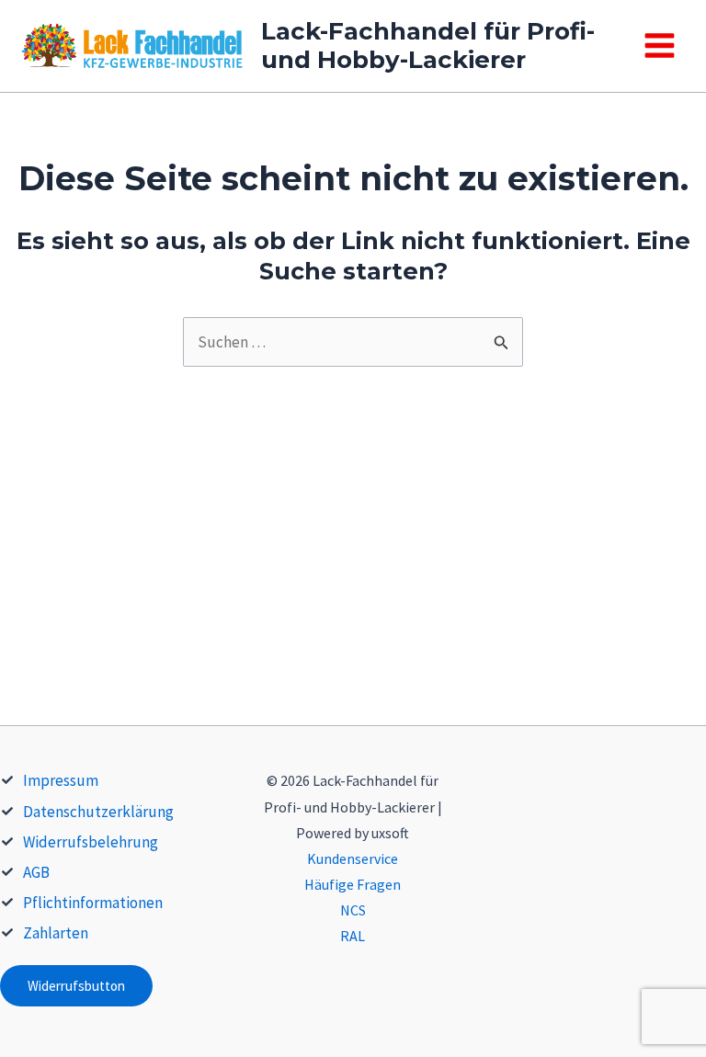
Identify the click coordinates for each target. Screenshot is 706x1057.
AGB (36, 872)
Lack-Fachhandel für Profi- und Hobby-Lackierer (428, 45)
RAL (352, 935)
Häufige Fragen (352, 884)
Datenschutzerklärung (98, 811)
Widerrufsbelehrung (90, 842)
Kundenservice (352, 858)
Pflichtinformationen (93, 902)
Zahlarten (55, 933)
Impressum (60, 780)
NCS (353, 910)
